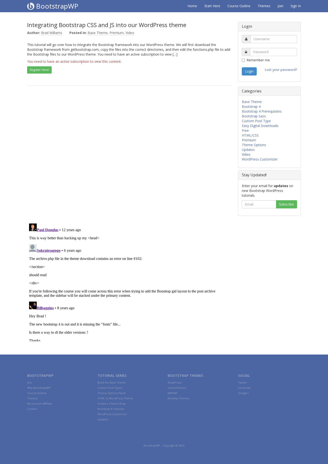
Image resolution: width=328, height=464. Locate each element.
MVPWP (172, 393)
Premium (116, 32)
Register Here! (39, 70)
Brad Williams (51, 32)
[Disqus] (129, 158)
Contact (32, 409)
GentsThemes (177, 388)
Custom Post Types (109, 388)
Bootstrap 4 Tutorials (110, 409)
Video (130, 32)
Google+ (243, 393)
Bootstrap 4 (251, 106)
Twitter (242, 382)
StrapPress (174, 382)
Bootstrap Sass (254, 116)
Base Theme (98, 32)
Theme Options (254, 145)
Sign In (296, 6)
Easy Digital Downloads (260, 125)
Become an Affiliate (39, 403)
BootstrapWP (56, 6)
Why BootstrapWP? (39, 388)
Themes (264, 6)
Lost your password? (281, 69)
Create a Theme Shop (111, 403)
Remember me (258, 60)
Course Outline (238, 6)
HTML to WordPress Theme (115, 398)
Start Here (212, 6)
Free (245, 130)
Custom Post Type (256, 121)
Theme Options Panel (111, 393)
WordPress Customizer (260, 159)
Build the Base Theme (111, 382)
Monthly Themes (178, 398)
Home (192, 6)
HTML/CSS (250, 135)
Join (280, 6)
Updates (248, 149)
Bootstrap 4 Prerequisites (262, 111)
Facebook (244, 388)
